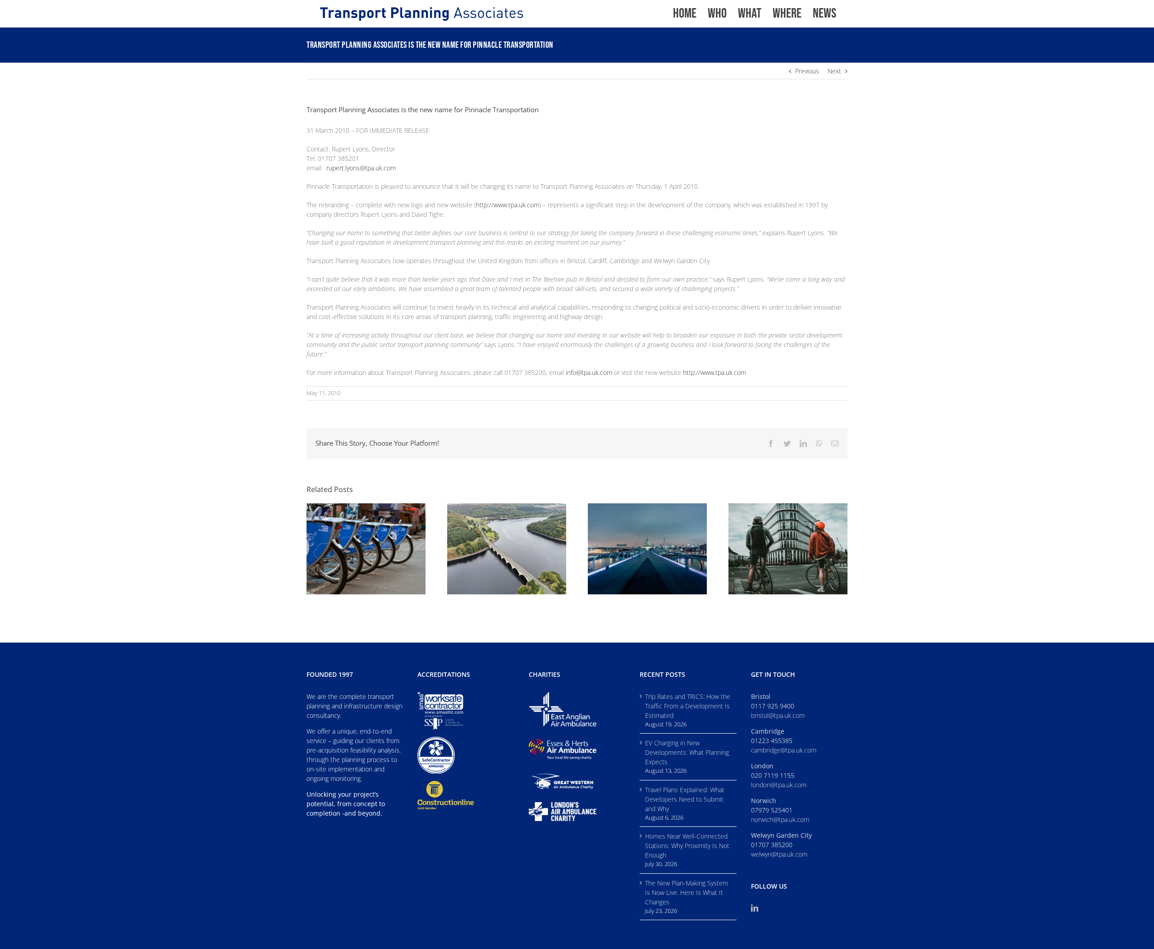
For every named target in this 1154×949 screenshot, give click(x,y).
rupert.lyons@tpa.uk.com (361, 168)
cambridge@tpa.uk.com (783, 750)
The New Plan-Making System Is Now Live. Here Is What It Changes (686, 892)
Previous (807, 71)
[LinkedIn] (754, 908)
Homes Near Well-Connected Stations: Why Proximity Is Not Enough (687, 845)
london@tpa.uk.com (778, 784)
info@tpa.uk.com (589, 372)
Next (834, 71)
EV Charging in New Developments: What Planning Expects (687, 752)
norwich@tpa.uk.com (780, 819)
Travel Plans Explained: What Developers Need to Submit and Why (684, 799)
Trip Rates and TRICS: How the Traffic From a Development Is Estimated (687, 706)
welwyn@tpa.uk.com (779, 854)
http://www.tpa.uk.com (507, 205)
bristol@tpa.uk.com (778, 715)
